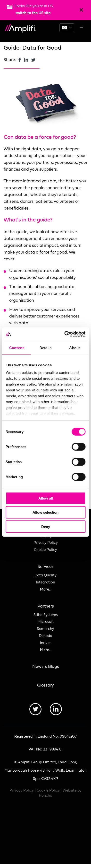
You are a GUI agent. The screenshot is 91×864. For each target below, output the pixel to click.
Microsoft (45, 622)
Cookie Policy (45, 550)
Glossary (45, 685)
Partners (45, 606)
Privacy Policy (45, 543)
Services (46, 567)
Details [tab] (45, 347)
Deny (45, 526)
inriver (45, 643)
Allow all (45, 498)
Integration (45, 582)
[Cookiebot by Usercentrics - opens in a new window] (64, 334)
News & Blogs (45, 667)
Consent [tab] (16, 347)
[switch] (78, 446)
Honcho (45, 796)
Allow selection (45, 512)
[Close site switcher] (81, 10)
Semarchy (45, 629)
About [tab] (74, 347)
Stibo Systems (45, 615)
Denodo (45, 636)
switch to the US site (33, 13)
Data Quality (45, 575)
